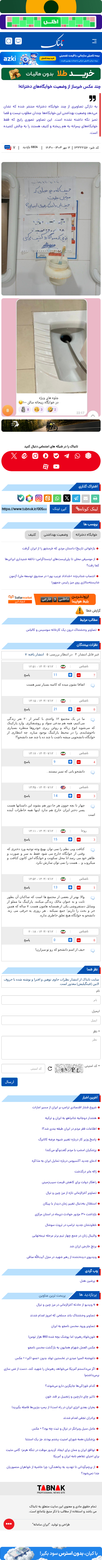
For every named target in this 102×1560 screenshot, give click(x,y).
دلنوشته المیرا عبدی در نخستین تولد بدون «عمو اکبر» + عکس (55, 1358)
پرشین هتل (87, 1281)
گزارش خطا (93, 610)
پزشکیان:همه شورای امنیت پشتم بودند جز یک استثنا (60, 1439)
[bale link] (56, 455)
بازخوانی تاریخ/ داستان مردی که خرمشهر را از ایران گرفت (58, 548)
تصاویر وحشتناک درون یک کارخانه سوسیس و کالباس (61, 630)
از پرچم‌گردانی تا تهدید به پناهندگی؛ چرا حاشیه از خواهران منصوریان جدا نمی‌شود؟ (53, 1470)
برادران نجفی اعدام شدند (79, 1418)
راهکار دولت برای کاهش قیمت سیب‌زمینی (69, 1182)
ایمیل (96, 1011)
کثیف (32, 535)
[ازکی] (51, 58)
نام (98, 991)
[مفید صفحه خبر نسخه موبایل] (51, 22)
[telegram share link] (76, 499)
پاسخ (27, 675)
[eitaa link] (24, 455)
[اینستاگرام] (38, 497)
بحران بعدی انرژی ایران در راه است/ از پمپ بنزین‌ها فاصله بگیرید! (53, 1407)
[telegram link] (67, 455)
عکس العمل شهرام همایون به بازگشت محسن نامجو (61, 1347)
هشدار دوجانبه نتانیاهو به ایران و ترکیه (71, 1118)
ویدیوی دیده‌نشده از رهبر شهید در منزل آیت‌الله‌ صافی (62, 1257)
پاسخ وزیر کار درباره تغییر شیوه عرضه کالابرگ (67, 1139)
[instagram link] (35, 455)
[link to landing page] (52, 41)
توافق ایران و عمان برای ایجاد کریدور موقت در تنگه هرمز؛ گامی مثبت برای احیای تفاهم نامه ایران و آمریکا (52, 1453)
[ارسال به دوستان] (86, 499)
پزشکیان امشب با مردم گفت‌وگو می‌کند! (71, 1150)
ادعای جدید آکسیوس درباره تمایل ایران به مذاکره (64, 1161)
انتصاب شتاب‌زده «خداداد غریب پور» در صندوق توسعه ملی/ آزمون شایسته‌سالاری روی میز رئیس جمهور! (54, 579)
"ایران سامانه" (41, 1524)
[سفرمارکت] (51, 599)
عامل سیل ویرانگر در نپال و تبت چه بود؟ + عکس (63, 1429)
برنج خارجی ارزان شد (83, 1246)
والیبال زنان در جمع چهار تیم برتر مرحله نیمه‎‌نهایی (64, 1236)
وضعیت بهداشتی (56, 535)
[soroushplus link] (45, 455)
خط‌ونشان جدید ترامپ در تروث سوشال (71, 1225)
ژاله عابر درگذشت (86, 1171)
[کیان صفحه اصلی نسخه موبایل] (51, 1553)
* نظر (96, 1031)
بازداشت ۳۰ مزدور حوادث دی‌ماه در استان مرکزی (66, 1214)
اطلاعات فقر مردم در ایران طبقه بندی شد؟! (69, 1129)
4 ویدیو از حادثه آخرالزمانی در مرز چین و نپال (65, 1305)
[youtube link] (56, 466)
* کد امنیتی (92, 1066)
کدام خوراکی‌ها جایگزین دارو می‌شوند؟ (70, 1386)
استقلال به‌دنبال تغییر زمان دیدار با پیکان (70, 1203)
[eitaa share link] (48, 499)
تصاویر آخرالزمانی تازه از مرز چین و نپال (71, 1193)
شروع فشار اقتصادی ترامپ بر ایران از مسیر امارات (64, 1107)
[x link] (14, 455)
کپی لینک (60, 509)
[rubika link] (88, 455)
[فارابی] (51, 74)
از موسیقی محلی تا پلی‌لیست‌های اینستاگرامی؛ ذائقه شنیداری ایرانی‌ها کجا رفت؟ (52, 562)
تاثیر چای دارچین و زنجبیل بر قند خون (70, 1396)
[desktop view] (18, 41)
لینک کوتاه (89, 509)
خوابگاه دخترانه (86, 535)
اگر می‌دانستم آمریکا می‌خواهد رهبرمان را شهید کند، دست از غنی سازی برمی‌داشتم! (51, 1372)
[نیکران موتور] (51, 425)
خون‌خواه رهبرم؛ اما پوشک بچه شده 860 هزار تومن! (61, 1337)
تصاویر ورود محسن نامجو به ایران (73, 1326)
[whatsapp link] (77, 455)
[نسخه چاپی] (95, 499)
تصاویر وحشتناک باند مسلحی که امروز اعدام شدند (62, 1315)
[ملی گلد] (51, 6)
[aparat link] (45, 466)
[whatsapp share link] (57, 499)
